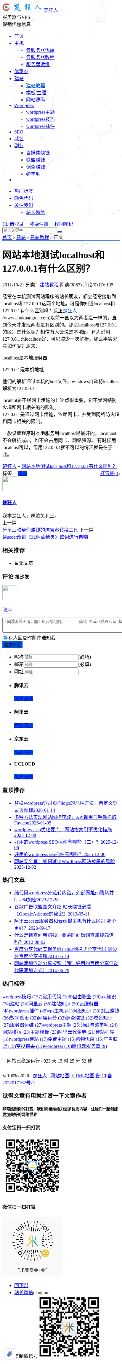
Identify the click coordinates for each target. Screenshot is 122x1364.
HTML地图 (82, 1075)
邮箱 (19, 664)
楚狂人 (51, 10)
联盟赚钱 (35, 159)
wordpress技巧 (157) (22, 996)
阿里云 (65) (40, 1003)
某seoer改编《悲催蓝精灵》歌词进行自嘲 (45, 537)
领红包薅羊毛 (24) (99, 1024)
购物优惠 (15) (89, 1039)
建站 (19, 78)
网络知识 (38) (86, 1010)
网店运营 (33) (52, 1017)
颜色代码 (23, 198)
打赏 (105, 473)
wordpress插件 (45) (29, 1010)
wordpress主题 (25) (61, 1024)
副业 (19, 145)
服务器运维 (38, 64)
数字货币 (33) (24, 1017)
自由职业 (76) (86, 996)
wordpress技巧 (40, 119)
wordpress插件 (40, 126)
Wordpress (24, 105)
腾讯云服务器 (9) (89, 1046)
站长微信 (35, 212)
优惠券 (21, 71)
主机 (19, 43)
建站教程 (35, 85)
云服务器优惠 (40, 50)
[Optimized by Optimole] (10, 1354)
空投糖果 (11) (30, 1046)
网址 (19, 671)
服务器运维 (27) (26, 1024)
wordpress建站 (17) (29, 1039)
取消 (7, 609)
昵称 (19, 656)
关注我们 (23, 205)
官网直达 (23, 725)
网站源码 (35, 99)
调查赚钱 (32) (80, 1017)
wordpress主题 (40, 112)
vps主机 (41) (60, 1010)
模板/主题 (36, 92)
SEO (18, 131)
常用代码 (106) (57, 996)
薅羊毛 (33, 174)
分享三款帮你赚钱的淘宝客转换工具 (40, 529)
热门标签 (23, 191)
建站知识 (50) (65, 1003)
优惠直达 (23, 698)
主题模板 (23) (44, 1032)
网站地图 (59, 1075)
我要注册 (39, 224)
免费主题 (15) (62, 1039)
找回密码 (63, 224)
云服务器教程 (40, 57)
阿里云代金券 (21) (76, 1032)
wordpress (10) (58, 1046)
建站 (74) (19, 1003)
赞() (115, 473)
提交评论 (12, 645)
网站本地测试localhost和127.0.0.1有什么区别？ (69, 466)
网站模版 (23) (16, 1032)
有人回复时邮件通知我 (32, 637)
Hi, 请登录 (13, 224)
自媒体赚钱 (38, 152)
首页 (19, 36)
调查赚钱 (35, 166)
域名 (19, 138)
